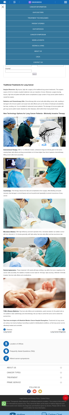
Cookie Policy (45, 398)
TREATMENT (12, 377)
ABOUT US (11, 367)
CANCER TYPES (13, 372)
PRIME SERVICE (14, 382)
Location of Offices (16, 344)
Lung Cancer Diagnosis (58, 332)
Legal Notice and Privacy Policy (29, 398)
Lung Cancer (7, 332)
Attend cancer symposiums (19, 358)
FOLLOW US (34, 387)
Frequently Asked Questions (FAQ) (22, 351)
